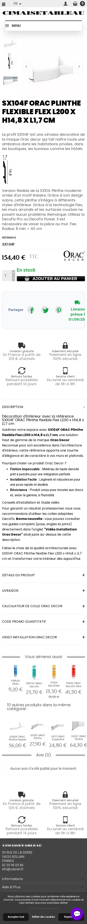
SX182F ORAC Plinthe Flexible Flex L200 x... (17, 739)
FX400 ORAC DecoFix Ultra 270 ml (73, 686)
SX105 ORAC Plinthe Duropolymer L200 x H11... (38, 740)
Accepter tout (16, 916)
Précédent (27, 66)
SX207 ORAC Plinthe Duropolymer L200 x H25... (79, 741)
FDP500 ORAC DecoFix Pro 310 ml (15, 685)
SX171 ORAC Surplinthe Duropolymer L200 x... (58, 741)
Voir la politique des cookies (43, 908)
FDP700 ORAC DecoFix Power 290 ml (34, 686)
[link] (30, 309)
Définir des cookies (43, 916)
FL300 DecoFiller (54, 684)
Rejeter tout (71, 916)
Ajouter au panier (55, 278)
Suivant (79, 66)
